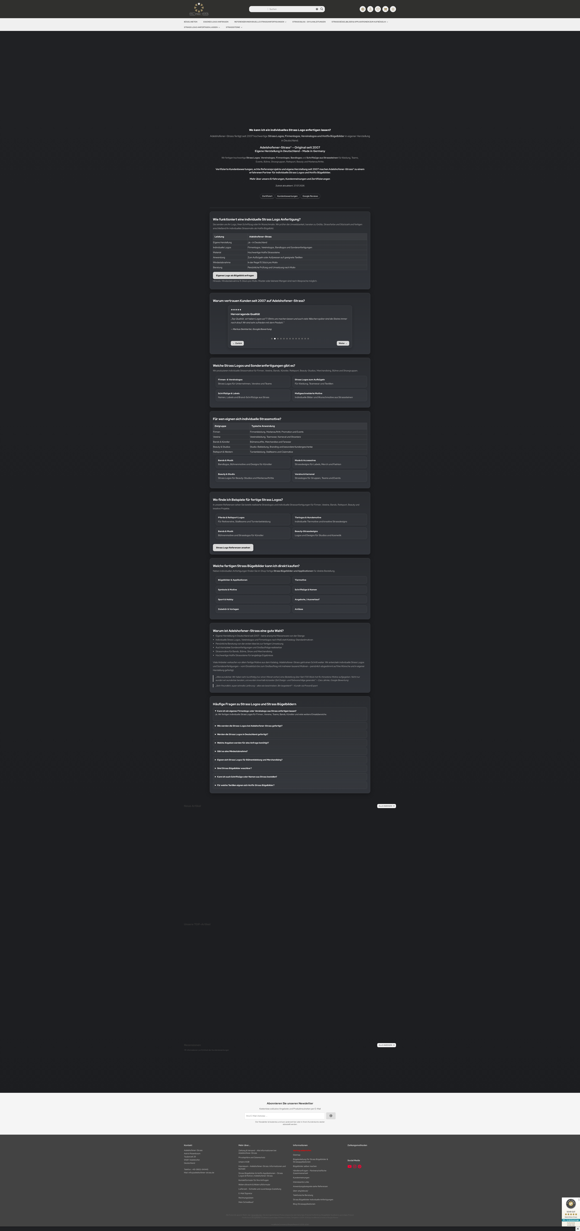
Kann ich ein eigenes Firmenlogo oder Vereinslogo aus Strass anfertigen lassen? (256, 711)
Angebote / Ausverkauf (307, 599)
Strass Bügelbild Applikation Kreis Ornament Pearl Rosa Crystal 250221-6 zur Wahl (281, 1015)
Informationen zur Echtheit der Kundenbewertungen (208, 1050)
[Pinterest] (359, 1166)
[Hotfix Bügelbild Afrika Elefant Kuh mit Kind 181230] (211, 958)
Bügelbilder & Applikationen (232, 580)
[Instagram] (354, 1166)
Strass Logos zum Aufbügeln (314, 381)
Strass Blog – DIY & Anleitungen (309, 22)
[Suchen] (322, 9)
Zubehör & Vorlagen (228, 609)
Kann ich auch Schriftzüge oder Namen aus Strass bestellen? (247, 776)
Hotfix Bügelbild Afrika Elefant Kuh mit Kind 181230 (211, 986)
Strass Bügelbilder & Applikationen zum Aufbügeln (359, 22)
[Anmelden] (370, 9)
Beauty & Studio (246, 476)
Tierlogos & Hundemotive (321, 519)
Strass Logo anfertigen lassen (201, 27)
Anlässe (299, 609)
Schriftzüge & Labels (243, 395)
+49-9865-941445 (200, 1169)
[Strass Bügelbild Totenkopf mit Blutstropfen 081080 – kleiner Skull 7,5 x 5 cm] (357, 852)
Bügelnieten (190, 22)
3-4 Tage (261, 894)
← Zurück (237, 343)
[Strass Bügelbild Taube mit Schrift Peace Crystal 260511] (213, 842)
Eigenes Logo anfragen (215, 22)
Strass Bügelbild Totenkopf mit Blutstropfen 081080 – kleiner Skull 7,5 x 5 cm (357, 892)
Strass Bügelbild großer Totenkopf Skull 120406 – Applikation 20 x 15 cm (280, 888)
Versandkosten (205, 885)
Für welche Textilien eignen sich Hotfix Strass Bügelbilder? (245, 785)
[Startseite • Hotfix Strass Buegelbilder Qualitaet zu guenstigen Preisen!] (199, 16)
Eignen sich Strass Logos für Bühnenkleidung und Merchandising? (249, 759)
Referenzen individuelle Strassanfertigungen (259, 22)
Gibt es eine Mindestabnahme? (232, 751)
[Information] (317, 9)
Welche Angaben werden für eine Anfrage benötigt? (243, 742)
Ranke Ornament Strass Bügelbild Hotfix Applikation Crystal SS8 (236, 1060)
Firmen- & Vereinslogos (245, 381)
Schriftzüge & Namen (306, 589)
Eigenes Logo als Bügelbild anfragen (235, 275)
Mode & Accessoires (318, 462)
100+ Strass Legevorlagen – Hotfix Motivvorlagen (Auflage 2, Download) (360, 1007)
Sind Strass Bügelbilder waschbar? (234, 768)
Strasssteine (233, 27)
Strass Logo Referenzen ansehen (233, 547)
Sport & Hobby (225, 599)
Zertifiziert (267, 196)
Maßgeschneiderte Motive (324, 395)
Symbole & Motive (227, 589)
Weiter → (343, 343)
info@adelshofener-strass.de (201, 1172)
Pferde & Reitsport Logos (244, 519)
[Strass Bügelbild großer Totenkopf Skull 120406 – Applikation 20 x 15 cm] (280, 850)
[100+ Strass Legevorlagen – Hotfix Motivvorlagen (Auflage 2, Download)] (360, 968)
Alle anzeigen (385, 806)
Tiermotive (300, 580)
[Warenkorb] (385, 9)
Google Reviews (310, 196)
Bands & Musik (245, 462)
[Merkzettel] (378, 9)
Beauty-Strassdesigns (318, 533)
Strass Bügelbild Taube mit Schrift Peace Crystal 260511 (213, 872)
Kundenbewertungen (287, 196)
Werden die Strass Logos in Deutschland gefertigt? (242, 734)
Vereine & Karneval (318, 476)
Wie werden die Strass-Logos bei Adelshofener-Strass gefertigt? (249, 725)
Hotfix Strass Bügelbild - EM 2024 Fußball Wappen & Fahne (344, 1060)
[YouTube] (350, 1166)
